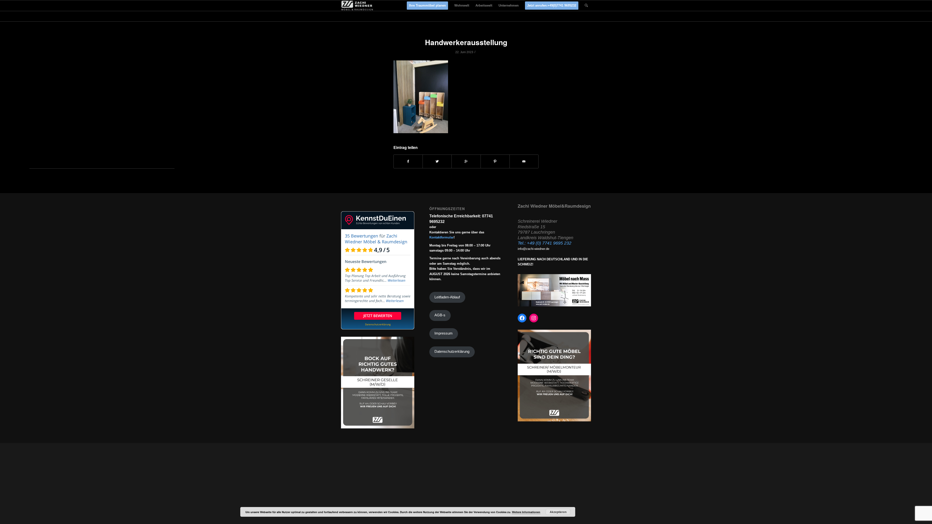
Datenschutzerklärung (451, 351)
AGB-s (439, 315)
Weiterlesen (396, 280)
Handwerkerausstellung (466, 42)
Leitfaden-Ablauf (447, 297)
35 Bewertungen (361, 236)
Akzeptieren (558, 512)
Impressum (443, 333)
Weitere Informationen (526, 512)
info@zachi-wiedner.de (533, 249)
